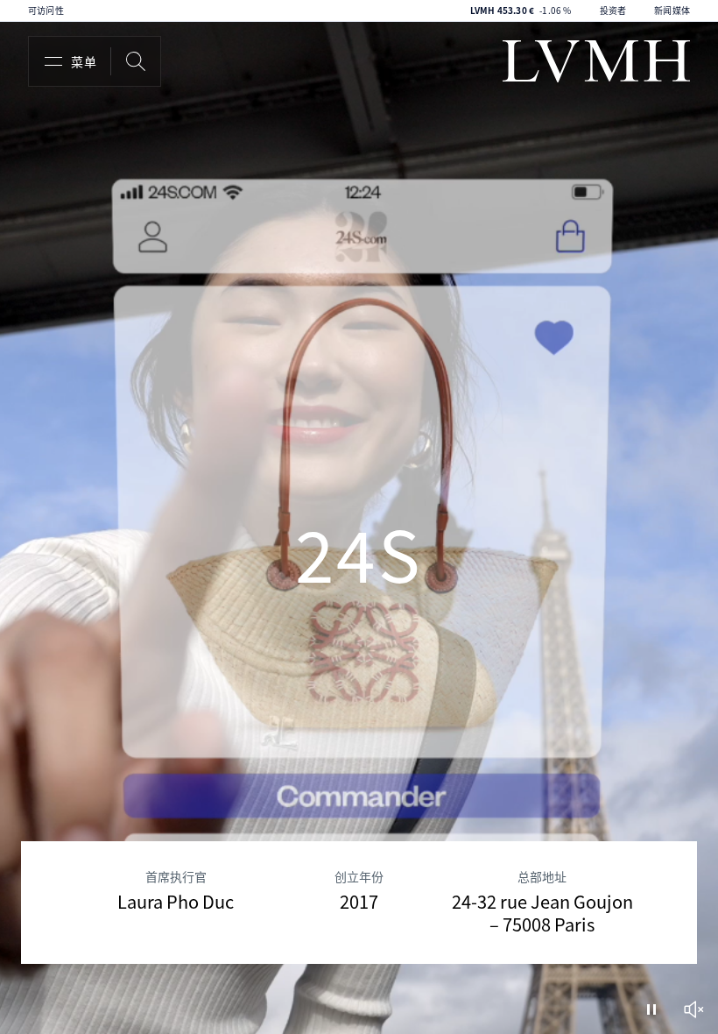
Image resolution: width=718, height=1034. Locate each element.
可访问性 (46, 10)
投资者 (613, 10)
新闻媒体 (672, 10)
